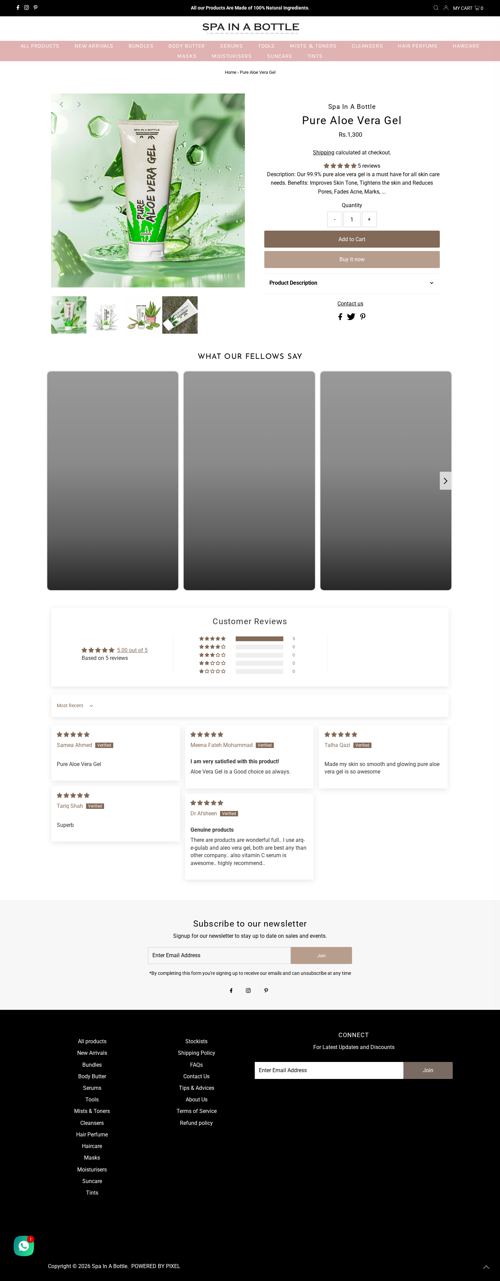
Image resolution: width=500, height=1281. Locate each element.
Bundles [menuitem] (141, 46)
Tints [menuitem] (315, 56)
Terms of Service (197, 1111)
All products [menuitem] (40, 46)
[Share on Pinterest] (363, 318)
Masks (92, 1157)
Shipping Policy (196, 1053)
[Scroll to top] (486, 1267)
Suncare (92, 1181)
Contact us (350, 303)
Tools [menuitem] (266, 46)
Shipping (323, 152)
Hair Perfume (92, 1134)
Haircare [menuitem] (466, 46)
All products (92, 1041)
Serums (92, 1088)
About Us (196, 1099)
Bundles (92, 1065)
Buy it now (352, 259)
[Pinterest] (35, 8)
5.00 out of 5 (132, 650)
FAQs (196, 1065)
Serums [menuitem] (231, 46)
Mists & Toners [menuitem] (313, 46)
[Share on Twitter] (352, 318)
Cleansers (92, 1123)
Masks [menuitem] (187, 56)
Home (230, 72)
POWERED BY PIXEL (155, 1266)
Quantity (352, 205)
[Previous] (61, 104)
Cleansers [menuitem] (367, 46)
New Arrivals (92, 1053)
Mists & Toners (92, 1111)
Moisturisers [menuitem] (232, 56)
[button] (341, 166)
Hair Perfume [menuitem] (418, 46)
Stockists (196, 1041)
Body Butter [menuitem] (186, 46)
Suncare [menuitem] (280, 56)
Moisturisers (92, 1169)
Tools (92, 1099)
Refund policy (196, 1123)
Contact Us (196, 1076)
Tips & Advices (196, 1088)
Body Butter (92, 1076)
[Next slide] (446, 481)
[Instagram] (26, 8)
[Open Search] (436, 8)
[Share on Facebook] (341, 318)
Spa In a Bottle (109, 1266)
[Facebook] (18, 8)
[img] (73, 734)
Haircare (92, 1146)
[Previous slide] (53, 481)
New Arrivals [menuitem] (94, 46)
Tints (92, 1193)
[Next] (78, 104)
